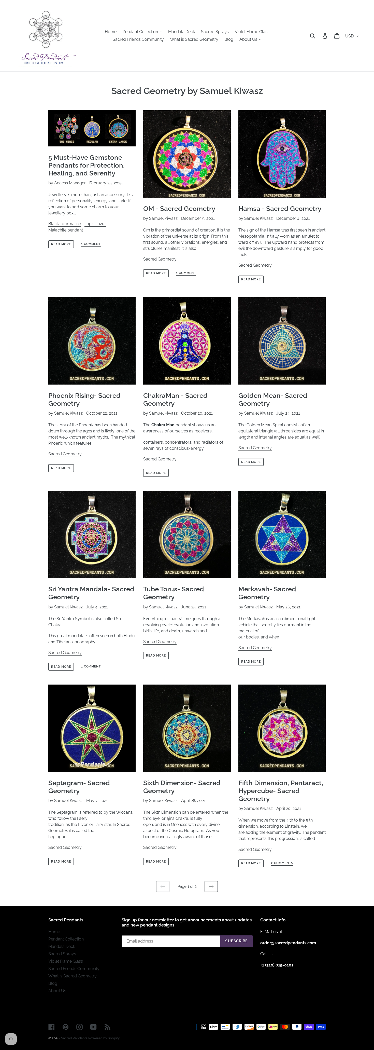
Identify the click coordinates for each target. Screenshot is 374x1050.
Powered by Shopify (104, 1038)
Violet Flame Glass (65, 961)
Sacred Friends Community (73, 968)
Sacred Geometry (160, 259)
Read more (61, 244)
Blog (52, 983)
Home (54, 931)
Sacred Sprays (62, 953)
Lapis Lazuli (95, 223)
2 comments (282, 863)
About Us (57, 990)
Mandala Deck (61, 946)
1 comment (91, 244)
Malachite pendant (65, 230)
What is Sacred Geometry (72, 976)
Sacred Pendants (74, 1038)
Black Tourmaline (64, 223)
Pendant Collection (66, 939)
